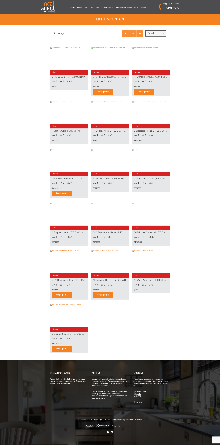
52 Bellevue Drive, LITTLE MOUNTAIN (111, 179)
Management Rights (124, 7)
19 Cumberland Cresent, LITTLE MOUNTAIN (73, 179)
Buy (86, 7)
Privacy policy (118, 420)
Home (72, 7)
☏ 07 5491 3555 (139, 402)
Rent (97, 7)
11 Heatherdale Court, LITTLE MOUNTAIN (154, 179)
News (136, 7)
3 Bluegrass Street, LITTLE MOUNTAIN (152, 131)
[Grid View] (132, 33)
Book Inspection (103, 92)
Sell (91, 7)
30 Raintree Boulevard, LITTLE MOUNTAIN (154, 232)
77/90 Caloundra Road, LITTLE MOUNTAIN (72, 280)
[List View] (139, 33)
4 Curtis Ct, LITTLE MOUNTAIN (66, 131)
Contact (144, 7)
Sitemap (138, 420)
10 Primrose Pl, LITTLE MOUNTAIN (109, 280)
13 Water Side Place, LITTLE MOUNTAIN (153, 280)
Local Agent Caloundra (102, 420)
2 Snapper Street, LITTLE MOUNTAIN (70, 232)
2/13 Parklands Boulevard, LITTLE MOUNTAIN (114, 232)
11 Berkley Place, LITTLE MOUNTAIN (110, 131)
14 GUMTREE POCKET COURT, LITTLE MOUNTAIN (157, 77)
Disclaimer (129, 420)
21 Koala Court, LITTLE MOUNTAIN (68, 77)
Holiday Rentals (108, 7)
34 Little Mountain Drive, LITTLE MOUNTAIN (114, 77)
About (79, 7)
